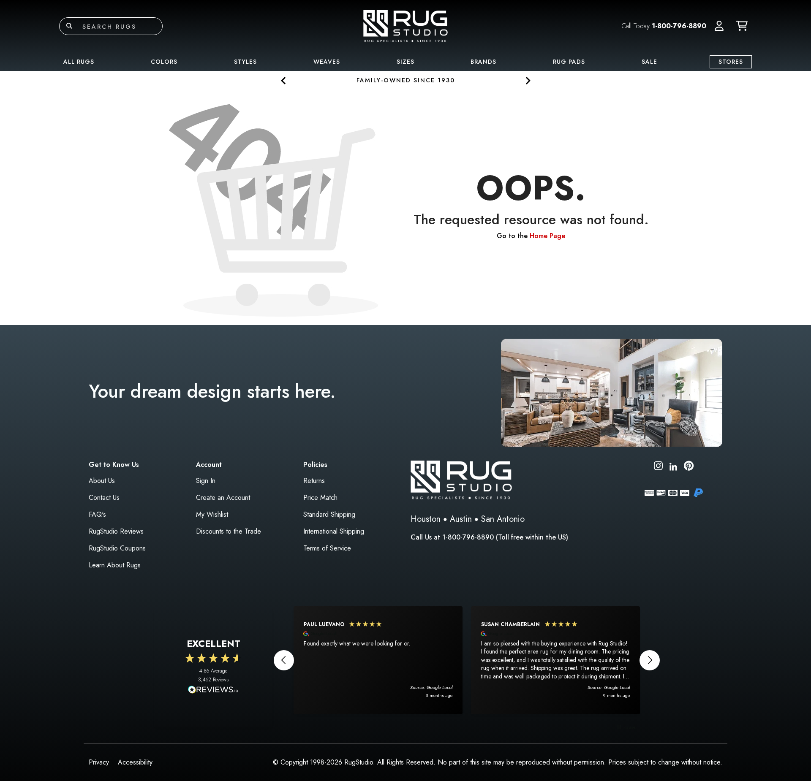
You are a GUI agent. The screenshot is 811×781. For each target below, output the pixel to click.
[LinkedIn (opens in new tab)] (673, 465)
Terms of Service (327, 548)
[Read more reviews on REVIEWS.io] (213, 691)
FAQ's (97, 514)
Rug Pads (569, 61)
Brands (483, 61)
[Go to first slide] (527, 80)
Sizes (405, 61)
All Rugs (78, 61)
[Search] (69, 26)
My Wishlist (212, 514)
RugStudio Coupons (117, 548)
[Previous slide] (283, 80)
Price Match (320, 497)
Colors (164, 61)
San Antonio (503, 519)
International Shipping (333, 531)
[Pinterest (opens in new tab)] (689, 467)
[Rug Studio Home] (405, 25)
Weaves (326, 61)
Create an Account (223, 497)
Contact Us (104, 497)
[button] (719, 26)
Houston (426, 519)
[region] (466, 660)
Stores (730, 61)
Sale (649, 61)
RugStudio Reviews (116, 531)
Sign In (205, 480)
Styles (245, 61)
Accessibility (135, 762)
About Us (102, 480)
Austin (461, 519)
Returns (314, 480)
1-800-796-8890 (679, 26)
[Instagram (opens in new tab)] (658, 467)
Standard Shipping (329, 514)
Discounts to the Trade (228, 531)
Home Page (547, 236)
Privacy (99, 762)
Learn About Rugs (115, 565)
